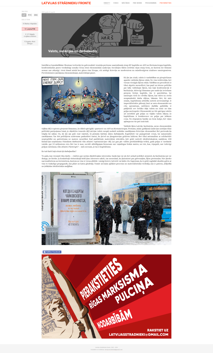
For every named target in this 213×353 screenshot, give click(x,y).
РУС (30, 15)
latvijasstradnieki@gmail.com (113, 349)
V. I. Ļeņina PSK (30, 29)
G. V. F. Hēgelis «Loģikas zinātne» (30, 35)
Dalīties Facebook (53, 252)
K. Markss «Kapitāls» (30, 24)
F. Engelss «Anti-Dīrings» (30, 42)
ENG (36, 15)
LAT (24, 15)
